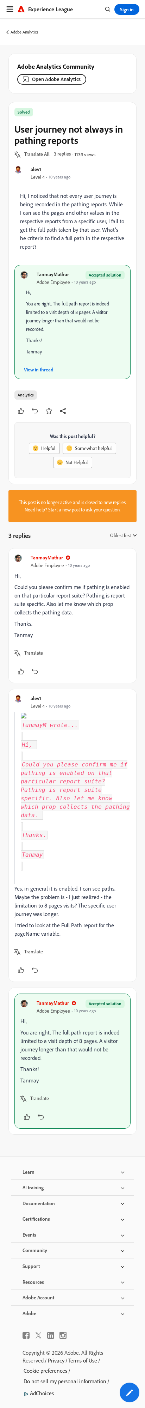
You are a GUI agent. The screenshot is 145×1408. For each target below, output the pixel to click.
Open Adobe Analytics (56, 79)
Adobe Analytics (24, 32)
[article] (72, 615)
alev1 (36, 169)
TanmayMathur (53, 274)
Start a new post (64, 509)
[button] (37, 154)
